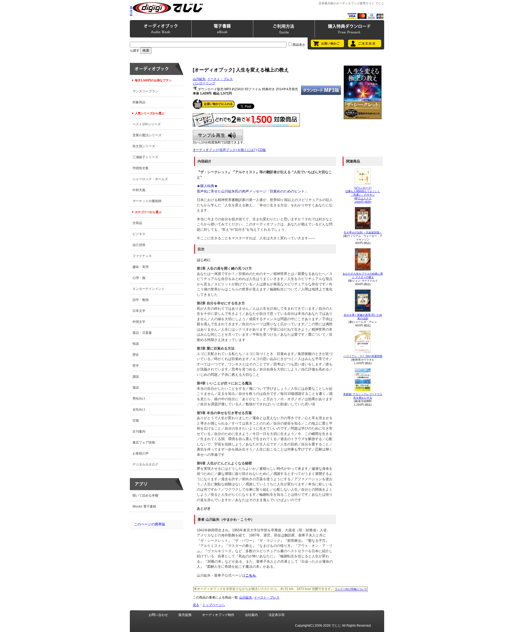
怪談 (136, 344)
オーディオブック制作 (218, 615)
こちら (250, 575)
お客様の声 (141, 453)
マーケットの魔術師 (147, 201)
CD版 (262, 150)
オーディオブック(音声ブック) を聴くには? (224, 150)
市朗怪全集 (141, 168)
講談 (136, 377)
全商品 (137, 223)
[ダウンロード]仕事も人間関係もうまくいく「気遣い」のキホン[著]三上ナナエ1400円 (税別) (362, 194)
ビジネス (139, 234)
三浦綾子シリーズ (145, 157)
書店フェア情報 (144, 442)
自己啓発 (139, 245)
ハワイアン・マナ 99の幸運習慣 (362, 356)
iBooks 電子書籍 (144, 506)
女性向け (139, 409)
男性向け (139, 398)
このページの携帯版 (149, 524)
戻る (196, 605)
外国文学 (139, 322)
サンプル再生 (218, 135)
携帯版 (131, 11)
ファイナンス (142, 256)
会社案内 (251, 615)
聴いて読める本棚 (145, 495)
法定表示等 (277, 615)
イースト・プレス (220, 79)
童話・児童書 (142, 333)
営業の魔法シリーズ (147, 135)
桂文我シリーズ (144, 146)
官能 (136, 420)
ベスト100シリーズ (147, 124)
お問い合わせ (158, 615)
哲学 (136, 366)
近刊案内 (139, 431)
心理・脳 (139, 278)
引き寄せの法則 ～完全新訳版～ (363, 232)
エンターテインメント (149, 289)
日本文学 (139, 311)
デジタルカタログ (145, 464)
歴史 (136, 355)
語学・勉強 (141, 300)
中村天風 (139, 190)
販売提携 (185, 615)
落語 (136, 387)
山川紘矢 (199, 79)
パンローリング (204, 83)
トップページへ (213, 605)
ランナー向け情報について (351, 589)
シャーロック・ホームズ (150, 179)
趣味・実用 (141, 267)
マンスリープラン (145, 91)
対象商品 (139, 102)
